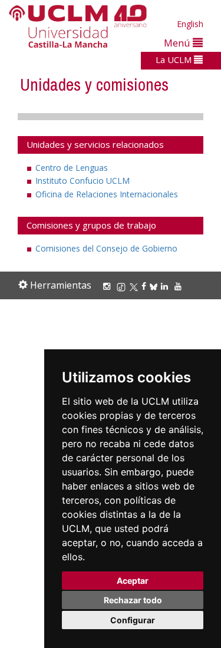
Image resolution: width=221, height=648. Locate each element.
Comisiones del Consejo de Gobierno (106, 248)
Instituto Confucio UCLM (82, 180)
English (190, 23)
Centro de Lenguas (71, 167)
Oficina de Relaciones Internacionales (106, 194)
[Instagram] (108, 286)
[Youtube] (179, 286)
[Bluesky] (155, 286)
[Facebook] (145, 286)
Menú (178, 42)
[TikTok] (123, 286)
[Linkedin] (164, 286)
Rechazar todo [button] (133, 600)
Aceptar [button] (133, 581)
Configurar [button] (132, 620)
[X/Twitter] (135, 286)
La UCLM (175, 59)
